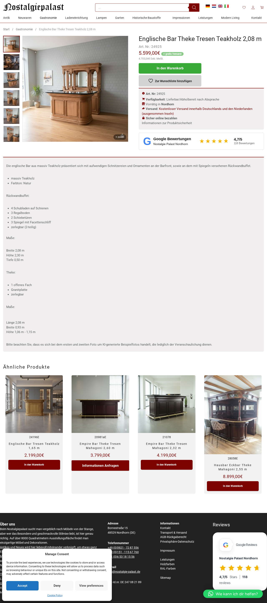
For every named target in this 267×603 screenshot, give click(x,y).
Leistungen (167, 559)
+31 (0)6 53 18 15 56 (121, 556)
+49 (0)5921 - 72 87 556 (123, 548)
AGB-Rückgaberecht (173, 537)
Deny (57, 586)
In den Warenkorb (170, 68)
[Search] (194, 7)
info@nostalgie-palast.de (124, 572)
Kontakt (165, 528)
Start (6, 29)
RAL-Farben (168, 568)
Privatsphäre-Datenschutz (177, 541)
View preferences (91, 586)
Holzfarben (167, 564)
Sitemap (165, 578)
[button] (233, 594)
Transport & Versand (173, 532)
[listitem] (11, 44)
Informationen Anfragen (100, 466)
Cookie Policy (55, 595)
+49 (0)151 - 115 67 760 (123, 552)
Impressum (167, 550)
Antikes (5, 547)
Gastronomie (24, 29)
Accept (22, 586)
